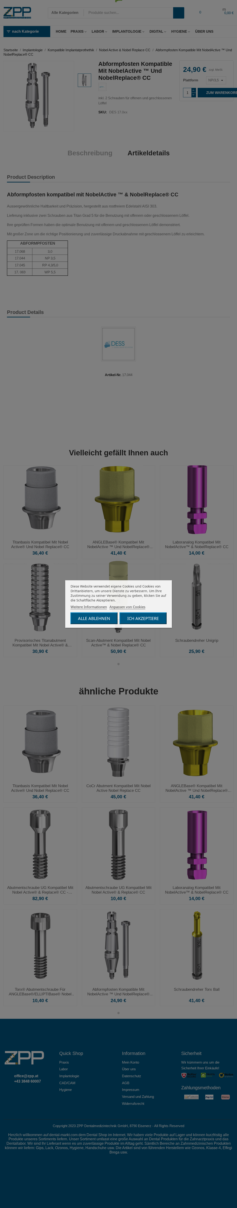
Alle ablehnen (94, 618)
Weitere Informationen (89, 606)
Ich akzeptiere (143, 618)
